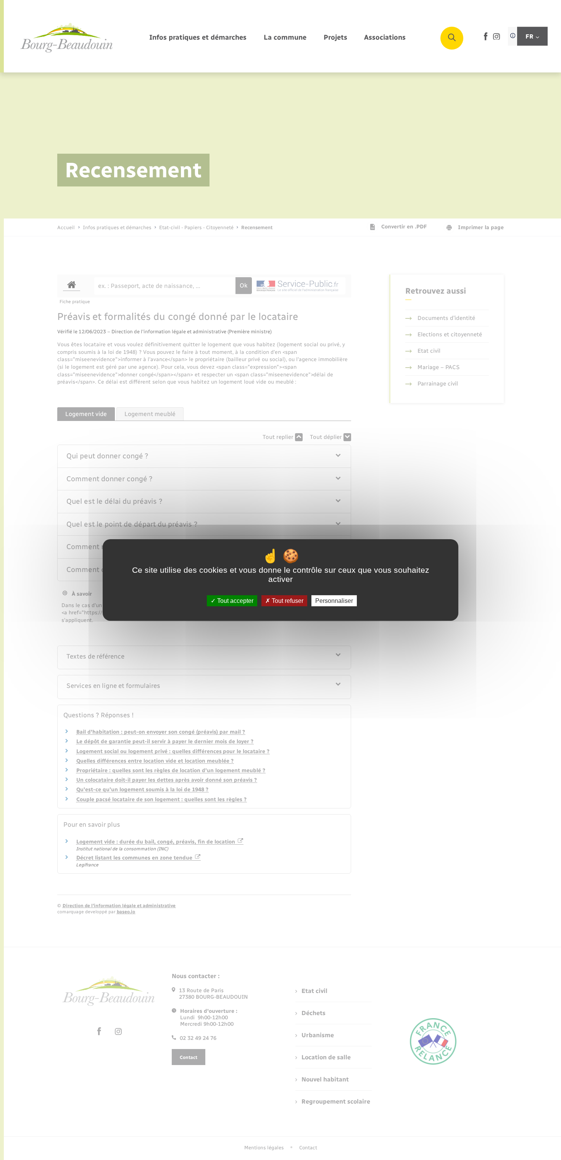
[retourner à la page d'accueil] (66, 38)
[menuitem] (198, 38)
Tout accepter (234, 601)
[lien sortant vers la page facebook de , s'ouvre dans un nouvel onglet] (485, 38)
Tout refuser (286, 601)
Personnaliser (334, 601)
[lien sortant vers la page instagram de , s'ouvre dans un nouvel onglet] (496, 38)
